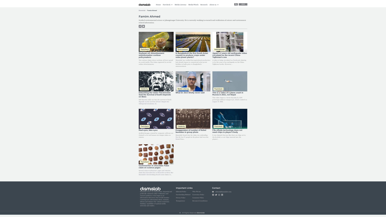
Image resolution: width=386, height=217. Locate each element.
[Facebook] (213, 195)
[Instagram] (219, 195)
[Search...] (236, 4)
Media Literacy (183, 89)
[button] (168, 4)
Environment (183, 49)
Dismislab (142, 10)
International (219, 49)
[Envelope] (143, 26)
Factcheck (145, 49)
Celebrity (144, 89)
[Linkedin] (222, 195)
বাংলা (243, 4)
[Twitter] (140, 26)
